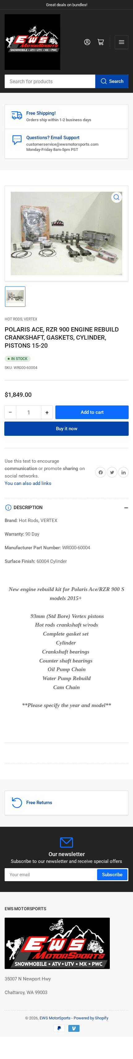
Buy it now (66, 428)
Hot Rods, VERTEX (21, 319)
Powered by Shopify (91, 1018)
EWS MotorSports (55, 1018)
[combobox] (66, 81)
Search (116, 81)
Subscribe (112, 874)
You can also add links (28, 483)
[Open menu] (121, 42)
